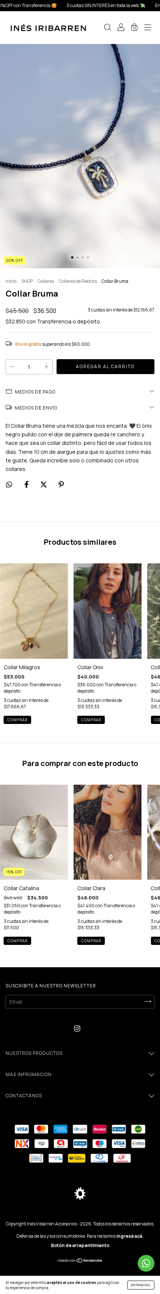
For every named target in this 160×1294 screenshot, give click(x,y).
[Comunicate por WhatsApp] (146, 1263)
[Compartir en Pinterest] (61, 484)
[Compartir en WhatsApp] (9, 484)
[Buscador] (107, 28)
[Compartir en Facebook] (27, 484)
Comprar (17, 719)
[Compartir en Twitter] (44, 484)
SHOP (27, 281)
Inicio (11, 281)
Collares (46, 281)
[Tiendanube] (80, 1261)
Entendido (140, 1285)
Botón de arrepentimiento (80, 1245)
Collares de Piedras (78, 281)
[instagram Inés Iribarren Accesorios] (77, 1028)
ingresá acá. (130, 1236)
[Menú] (147, 28)
